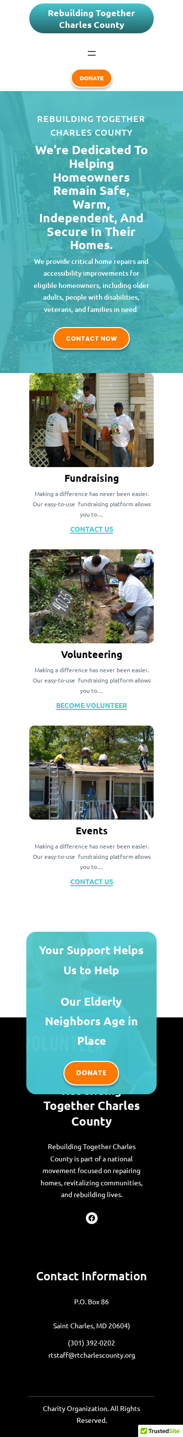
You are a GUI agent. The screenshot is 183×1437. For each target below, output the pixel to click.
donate (91, 78)
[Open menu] (91, 53)
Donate (91, 1073)
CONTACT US (91, 528)
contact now (91, 338)
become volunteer (91, 705)
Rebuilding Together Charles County (91, 18)
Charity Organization (75, 1408)
